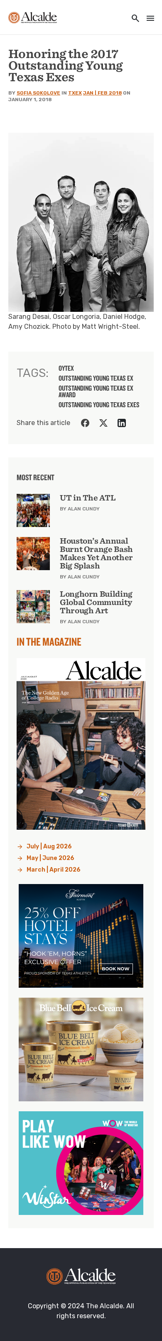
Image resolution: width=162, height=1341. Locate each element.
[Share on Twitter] (103, 423)
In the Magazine (49, 641)
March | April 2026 (54, 869)
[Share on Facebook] (85, 423)
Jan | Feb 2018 (102, 93)
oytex (66, 368)
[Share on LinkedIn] (122, 423)
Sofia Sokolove (38, 93)
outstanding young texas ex (96, 378)
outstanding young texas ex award (96, 391)
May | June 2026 (50, 858)
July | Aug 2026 (49, 846)
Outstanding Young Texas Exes (99, 404)
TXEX (75, 93)
